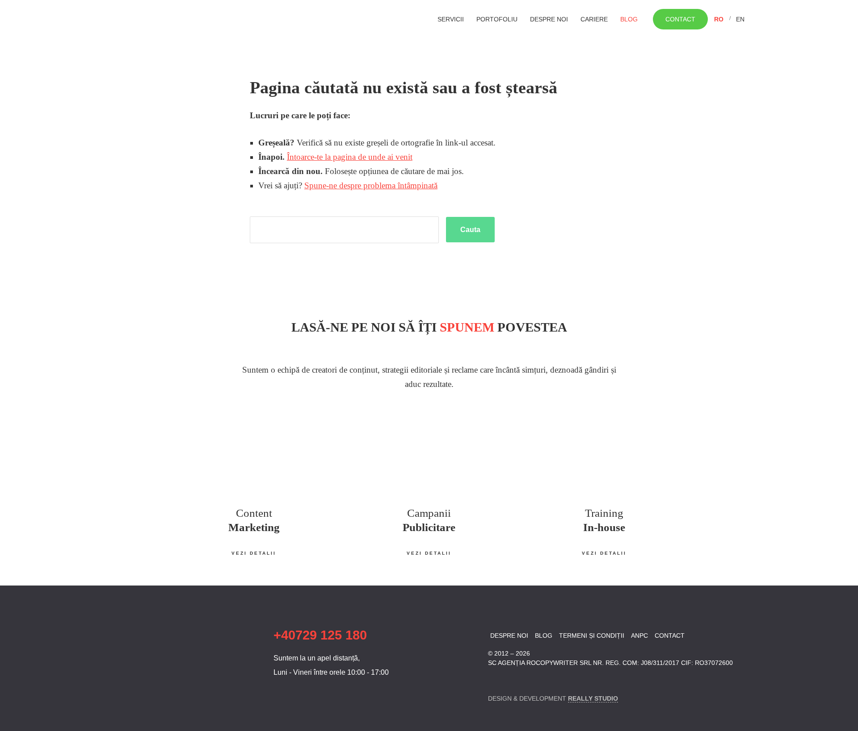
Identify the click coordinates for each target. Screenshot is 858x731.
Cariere (594, 19)
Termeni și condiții (591, 635)
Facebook (493, 679)
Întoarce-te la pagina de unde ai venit (349, 157)
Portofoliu (496, 19)
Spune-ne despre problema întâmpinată (370, 185)
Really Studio (593, 698)
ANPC (639, 635)
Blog (629, 19)
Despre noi (549, 19)
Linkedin (509, 679)
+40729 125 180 (320, 635)
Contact (680, 19)
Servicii (450, 19)
